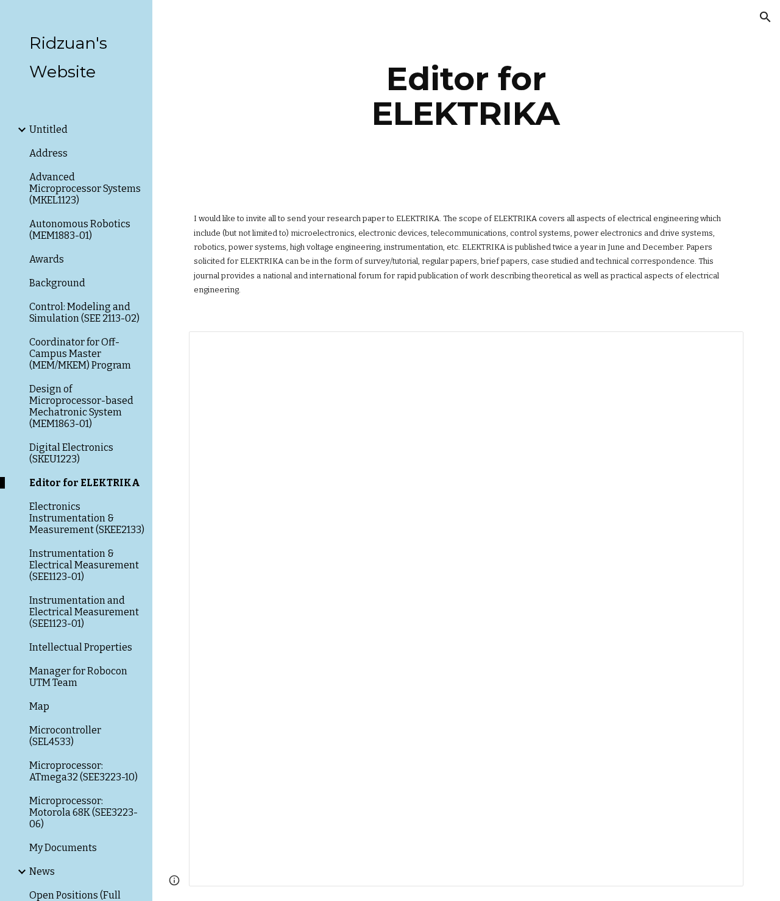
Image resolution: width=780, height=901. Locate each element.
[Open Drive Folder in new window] (720, 347)
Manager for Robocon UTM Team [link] (78, 676)
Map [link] (39, 706)
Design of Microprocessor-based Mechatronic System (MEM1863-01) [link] (81, 406)
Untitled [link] (48, 129)
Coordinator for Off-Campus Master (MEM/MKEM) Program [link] (80, 353)
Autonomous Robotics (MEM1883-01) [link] (79, 229)
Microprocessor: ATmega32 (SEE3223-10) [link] (83, 771)
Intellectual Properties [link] (80, 647)
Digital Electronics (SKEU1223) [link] (71, 453)
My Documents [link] (63, 847)
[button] (765, 17)
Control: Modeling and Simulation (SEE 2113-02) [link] (84, 312)
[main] (465, 96)
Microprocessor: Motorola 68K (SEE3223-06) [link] (83, 812)
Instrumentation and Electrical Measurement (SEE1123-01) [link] (84, 612)
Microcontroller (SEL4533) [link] (65, 735)
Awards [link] (46, 259)
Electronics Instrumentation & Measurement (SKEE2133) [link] (86, 518)
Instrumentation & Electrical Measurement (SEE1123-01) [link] (84, 565)
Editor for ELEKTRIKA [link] (84, 483)
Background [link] (57, 283)
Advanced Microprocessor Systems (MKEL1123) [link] (85, 188)
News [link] (42, 871)
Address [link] (48, 153)
